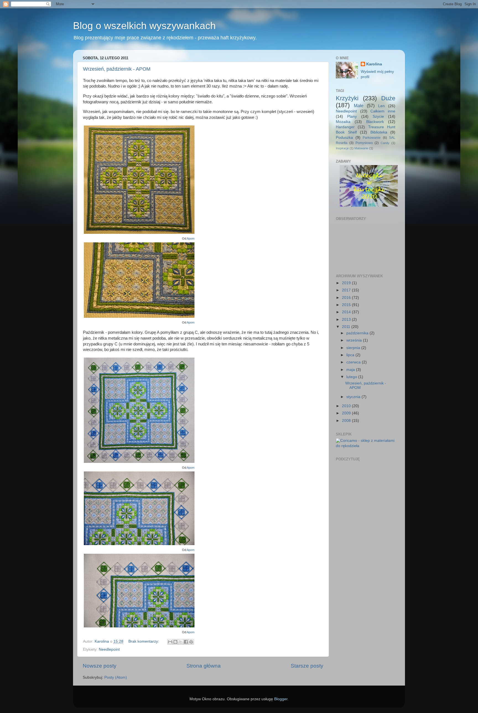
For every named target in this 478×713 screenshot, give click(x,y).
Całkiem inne (382, 111)
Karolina (374, 64)
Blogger (280, 699)
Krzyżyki (347, 98)
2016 (347, 298)
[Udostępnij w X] (180, 642)
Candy (385, 143)
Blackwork (375, 122)
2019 (347, 283)
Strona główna (203, 666)
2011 (346, 327)
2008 (347, 421)
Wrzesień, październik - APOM (116, 69)
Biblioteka (378, 132)
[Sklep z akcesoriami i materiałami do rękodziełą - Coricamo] (365, 446)
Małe (358, 105)
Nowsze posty (99, 666)
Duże (388, 98)
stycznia (354, 397)
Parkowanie (372, 138)
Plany (352, 116)
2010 (347, 406)
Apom (190, 238)
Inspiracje (342, 148)
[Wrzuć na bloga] (175, 642)
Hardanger (345, 127)
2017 (347, 290)
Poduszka (344, 137)
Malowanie (361, 148)
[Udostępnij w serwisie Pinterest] (191, 642)
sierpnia (353, 348)
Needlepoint (109, 649)
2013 (347, 319)
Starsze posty (307, 666)
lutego (352, 377)
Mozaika (343, 122)
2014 (347, 312)
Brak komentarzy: (144, 641)
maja (351, 370)
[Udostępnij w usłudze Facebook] (186, 642)
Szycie (378, 116)
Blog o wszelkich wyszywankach (144, 25)
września (354, 340)
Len (381, 106)
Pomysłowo (364, 143)
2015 (347, 305)
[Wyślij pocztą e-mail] (170, 642)
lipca (350, 355)
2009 (347, 413)
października (358, 333)
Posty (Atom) (115, 677)
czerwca (354, 362)
